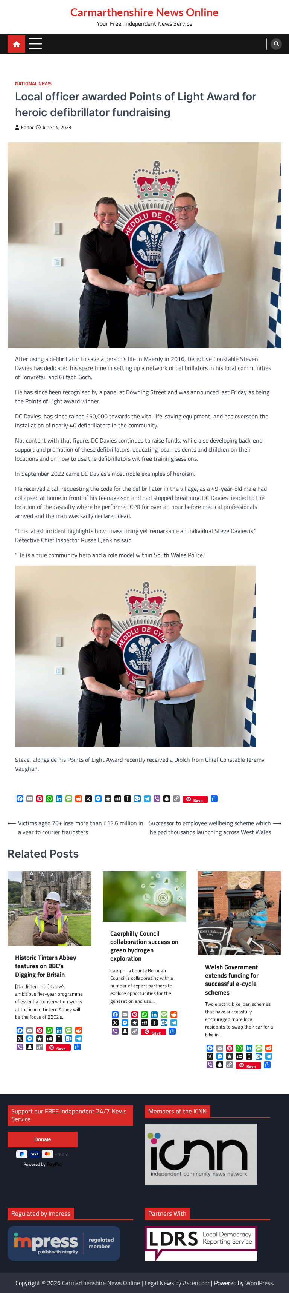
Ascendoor (196, 1282)
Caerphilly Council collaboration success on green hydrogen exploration (144, 946)
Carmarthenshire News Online (144, 12)
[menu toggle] (35, 43)
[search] (276, 44)
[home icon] (16, 44)
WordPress (259, 1282)
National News (33, 83)
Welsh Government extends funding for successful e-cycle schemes (232, 979)
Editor (27, 127)
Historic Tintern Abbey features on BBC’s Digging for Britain (45, 966)
